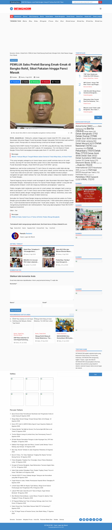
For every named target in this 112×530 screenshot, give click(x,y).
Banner (25, 16)
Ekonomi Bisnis (88, 86)
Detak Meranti (85, 143)
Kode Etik (36, 519)
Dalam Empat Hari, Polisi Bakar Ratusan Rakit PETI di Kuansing (30, 506)
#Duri (56, 21)
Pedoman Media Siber (46, 519)
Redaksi (29, 233)
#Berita (25, 21)
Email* (45, 302)
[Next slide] (73, 315)
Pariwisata (81, 175)
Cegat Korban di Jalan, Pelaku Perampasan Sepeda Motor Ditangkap (32, 480)
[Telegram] (97, 519)
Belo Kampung (33, 16)
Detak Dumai (70, 16)
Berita (42, 16)
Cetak (37, 77)
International (84, 167)
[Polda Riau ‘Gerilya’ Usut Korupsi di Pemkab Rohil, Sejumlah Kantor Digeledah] (48, 262)
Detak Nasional (88, 144)
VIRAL (87, 179)
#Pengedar (43, 21)
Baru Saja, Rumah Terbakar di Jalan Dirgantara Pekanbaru (29, 450)
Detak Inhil (88, 16)
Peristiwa (83, 177)
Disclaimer (19, 519)
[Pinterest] (100, 519)
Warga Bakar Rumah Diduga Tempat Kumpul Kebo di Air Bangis (31, 419)
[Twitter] (90, 519)
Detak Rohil (14, 60)
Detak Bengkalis (60, 16)
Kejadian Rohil (31, 228)
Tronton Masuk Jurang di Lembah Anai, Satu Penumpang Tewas (31, 434)
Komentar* (13, 284)
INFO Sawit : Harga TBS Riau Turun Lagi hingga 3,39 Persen (91, 84)
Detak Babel (49, 16)
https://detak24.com (60, 224)
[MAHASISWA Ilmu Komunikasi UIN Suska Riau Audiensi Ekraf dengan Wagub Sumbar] (20, 325)
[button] (100, 2)
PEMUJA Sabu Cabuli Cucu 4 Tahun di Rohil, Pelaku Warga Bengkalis (35, 217)
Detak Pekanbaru (16, 333)
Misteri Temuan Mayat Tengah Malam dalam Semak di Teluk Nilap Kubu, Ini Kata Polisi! (42, 156)
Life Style (83, 170)
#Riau (30, 21)
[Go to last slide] (70, 315)
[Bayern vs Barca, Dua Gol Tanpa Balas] (42, 325)
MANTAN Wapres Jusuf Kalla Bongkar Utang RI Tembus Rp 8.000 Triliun (42, 2)
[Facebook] (80, 519)
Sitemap (61, 519)
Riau (47, 228)
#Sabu (36, 21)
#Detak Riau (80, 21)
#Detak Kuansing (100, 21)
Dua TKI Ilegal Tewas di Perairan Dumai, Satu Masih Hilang (29, 511)
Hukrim (24, 228)
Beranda (12, 519)
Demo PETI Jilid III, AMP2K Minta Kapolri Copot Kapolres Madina (31, 424)
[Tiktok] (93, 519)
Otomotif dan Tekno (90, 172)
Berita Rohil (17, 228)
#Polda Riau (89, 21)
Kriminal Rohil (40, 228)
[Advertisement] (56, 37)
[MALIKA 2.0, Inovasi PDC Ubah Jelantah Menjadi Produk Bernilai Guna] (16, 262)
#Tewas (50, 21)
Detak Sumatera (86, 158)
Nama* (12, 302)
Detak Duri (79, 16)
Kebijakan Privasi (27, 519)
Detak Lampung (98, 16)
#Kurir (62, 21)
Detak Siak (89, 155)
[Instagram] (84, 519)
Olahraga (39, 333)
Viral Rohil (52, 228)
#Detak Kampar (70, 21)
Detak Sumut (91, 160)
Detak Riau (61, 333)
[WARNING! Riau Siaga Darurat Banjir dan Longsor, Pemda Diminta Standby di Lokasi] (63, 325)
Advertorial (17, 16)
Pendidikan (90, 174)
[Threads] (87, 519)
